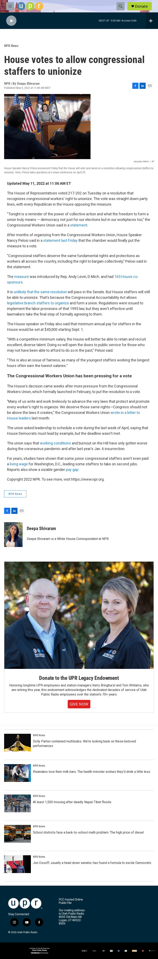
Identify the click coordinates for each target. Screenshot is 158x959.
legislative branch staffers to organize (38, 303)
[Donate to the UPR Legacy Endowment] (79, 615)
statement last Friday (60, 240)
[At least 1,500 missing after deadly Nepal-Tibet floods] (17, 803)
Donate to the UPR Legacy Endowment (79, 678)
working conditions (55, 443)
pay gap (72, 469)
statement (78, 225)
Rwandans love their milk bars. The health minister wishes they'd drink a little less (91, 772)
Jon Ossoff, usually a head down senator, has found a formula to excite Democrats (92, 863)
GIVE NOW (79, 704)
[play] (11, 20)
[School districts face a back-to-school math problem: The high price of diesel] (17, 834)
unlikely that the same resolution (40, 292)
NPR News (11, 46)
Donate (141, 6)
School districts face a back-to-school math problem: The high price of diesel (88, 832)
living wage (19, 464)
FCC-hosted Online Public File (71, 901)
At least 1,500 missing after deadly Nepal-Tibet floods (72, 802)
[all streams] (152, 20)
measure (21, 276)
